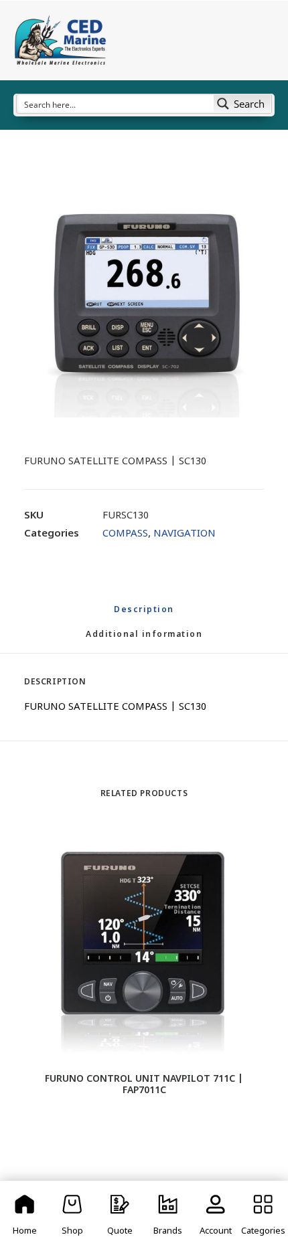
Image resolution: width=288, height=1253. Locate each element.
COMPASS (125, 534)
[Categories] (263, 1217)
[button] (144, 297)
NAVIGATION (184, 534)
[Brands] (168, 1217)
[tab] (144, 640)
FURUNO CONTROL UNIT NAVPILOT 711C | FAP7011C (144, 1085)
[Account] (215, 1217)
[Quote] (120, 1217)
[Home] (24, 1217)
